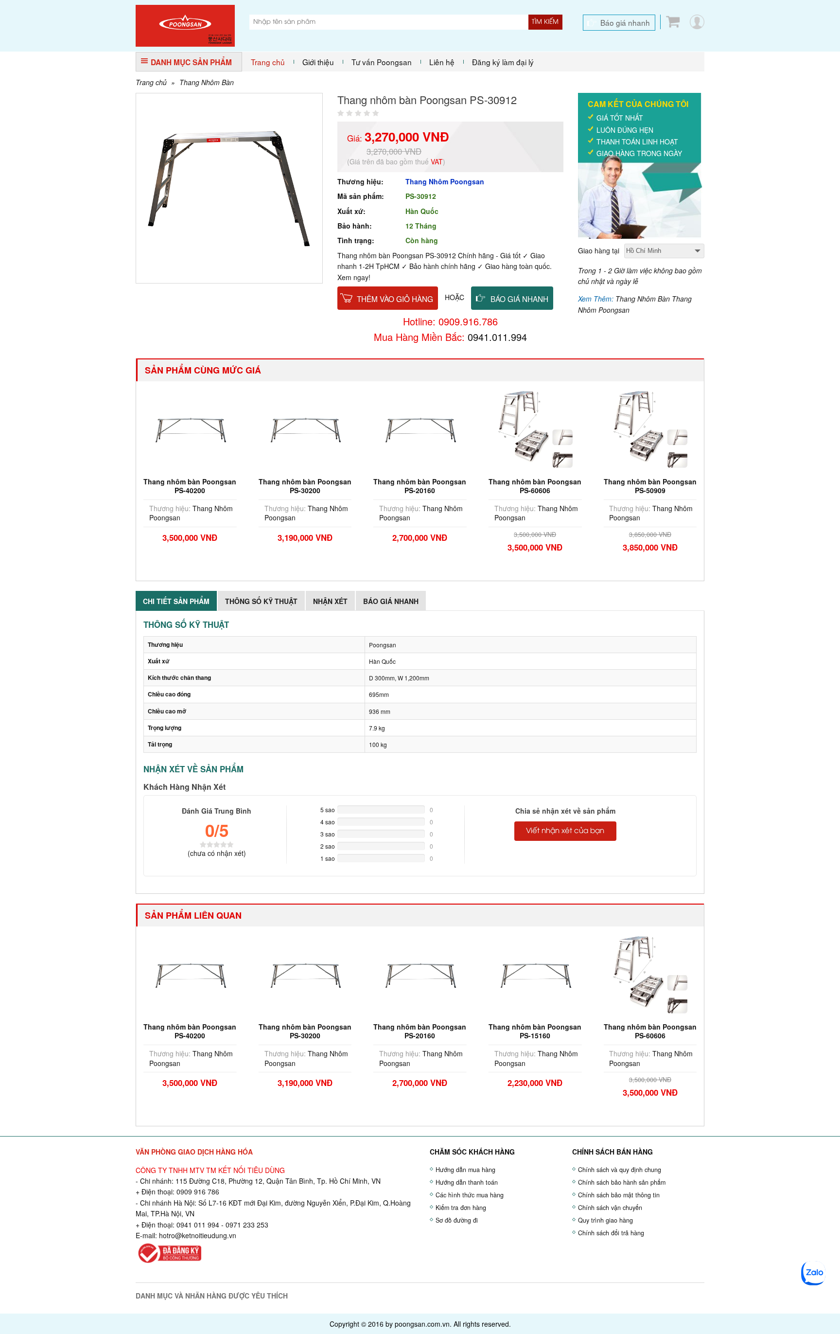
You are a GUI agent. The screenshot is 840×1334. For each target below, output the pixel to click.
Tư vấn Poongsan (381, 61)
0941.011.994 (497, 337)
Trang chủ (268, 61)
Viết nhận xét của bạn (565, 831)
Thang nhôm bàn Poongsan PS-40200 (189, 486)
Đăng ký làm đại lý (503, 61)
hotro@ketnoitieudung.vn (197, 1235)
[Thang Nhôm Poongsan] (185, 25)
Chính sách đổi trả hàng (611, 1232)
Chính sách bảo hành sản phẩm (621, 1182)
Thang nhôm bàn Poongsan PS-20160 (419, 486)
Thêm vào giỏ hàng (395, 298)
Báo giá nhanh (625, 22)
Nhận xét (330, 601)
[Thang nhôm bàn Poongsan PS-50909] (650, 429)
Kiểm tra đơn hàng (461, 1207)
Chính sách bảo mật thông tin (619, 1195)
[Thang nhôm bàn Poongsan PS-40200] (190, 429)
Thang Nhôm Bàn (206, 82)
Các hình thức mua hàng (470, 1195)
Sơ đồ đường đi (457, 1220)
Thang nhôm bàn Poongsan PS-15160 (535, 1031)
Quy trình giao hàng (605, 1220)
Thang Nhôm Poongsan (444, 181)
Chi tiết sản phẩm (176, 601)
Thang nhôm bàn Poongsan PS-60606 (535, 486)
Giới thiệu (318, 61)
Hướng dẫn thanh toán (467, 1182)
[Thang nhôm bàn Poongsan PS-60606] (535, 429)
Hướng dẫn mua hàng (465, 1169)
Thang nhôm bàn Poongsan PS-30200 (305, 486)
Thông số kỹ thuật (261, 601)
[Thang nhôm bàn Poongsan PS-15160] (535, 974)
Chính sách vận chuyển (610, 1207)
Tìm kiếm (545, 22)
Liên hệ (442, 61)
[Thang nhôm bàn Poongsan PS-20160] (420, 429)
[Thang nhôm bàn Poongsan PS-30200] (305, 429)
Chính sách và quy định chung (619, 1169)
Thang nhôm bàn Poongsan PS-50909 (650, 486)
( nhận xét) (217, 853)
